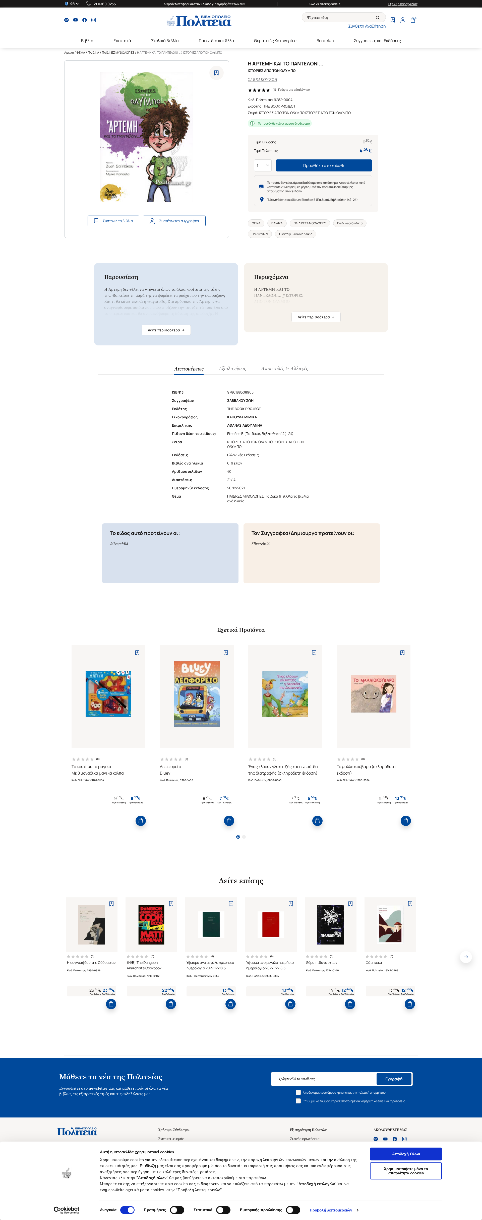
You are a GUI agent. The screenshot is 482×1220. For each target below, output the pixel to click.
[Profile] (403, 21)
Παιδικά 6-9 (260, 234)
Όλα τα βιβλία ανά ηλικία (295, 234)
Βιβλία (87, 40)
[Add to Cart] (141, 821)
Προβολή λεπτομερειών (331, 1210)
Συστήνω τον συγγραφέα (179, 220)
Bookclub (325, 40)
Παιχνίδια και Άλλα (216, 40)
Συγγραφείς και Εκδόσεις (377, 40)
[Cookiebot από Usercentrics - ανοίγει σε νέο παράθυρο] (67, 1210)
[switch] (177, 1210)
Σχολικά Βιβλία (165, 40)
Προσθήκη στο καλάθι (324, 165)
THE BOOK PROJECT (279, 106)
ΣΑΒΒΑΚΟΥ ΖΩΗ (262, 79)
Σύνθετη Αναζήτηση (367, 26)
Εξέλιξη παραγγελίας (403, 4)
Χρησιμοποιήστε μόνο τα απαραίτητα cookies (406, 1171)
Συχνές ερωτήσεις (305, 1138)
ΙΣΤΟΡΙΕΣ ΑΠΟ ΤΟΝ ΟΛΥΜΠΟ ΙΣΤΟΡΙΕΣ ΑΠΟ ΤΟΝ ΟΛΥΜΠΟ (305, 112)
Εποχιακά (122, 40)
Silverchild (119, 543)
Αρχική (69, 52)
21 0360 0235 (105, 4)
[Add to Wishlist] (216, 73)
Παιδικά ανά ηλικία (350, 223)
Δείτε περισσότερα (166, 330)
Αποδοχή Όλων (406, 1154)
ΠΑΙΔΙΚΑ (93, 52)
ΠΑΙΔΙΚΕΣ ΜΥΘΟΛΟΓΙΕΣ (118, 52)
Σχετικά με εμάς (171, 1138)
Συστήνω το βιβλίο (118, 220)
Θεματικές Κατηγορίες (275, 40)
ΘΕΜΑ (81, 52)
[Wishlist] (393, 21)
